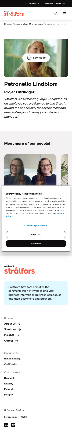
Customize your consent (36, 225)
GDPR (24, 417)
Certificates (10, 364)
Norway (8, 383)
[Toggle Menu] (64, 13)
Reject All (36, 234)
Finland (8, 389)
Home (7, 24)
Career (17, 24)
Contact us (33, 3)
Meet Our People (32, 24)
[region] (36, 218)
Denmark (9, 378)
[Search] (55, 13)
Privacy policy (12, 358)
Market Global (53, 3)
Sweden (8, 394)
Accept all (36, 243)
